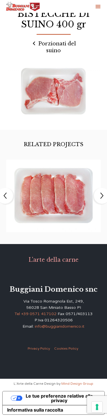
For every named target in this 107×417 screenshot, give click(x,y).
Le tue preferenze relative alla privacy (59, 398)
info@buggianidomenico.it (59, 326)
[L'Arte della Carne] (23, 7)
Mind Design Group (77, 384)
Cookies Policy (66, 348)
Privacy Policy (39, 348)
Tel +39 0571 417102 (35, 313)
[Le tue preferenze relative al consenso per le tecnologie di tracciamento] (97, 407)
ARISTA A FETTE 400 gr (54, 191)
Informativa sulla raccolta (35, 410)
